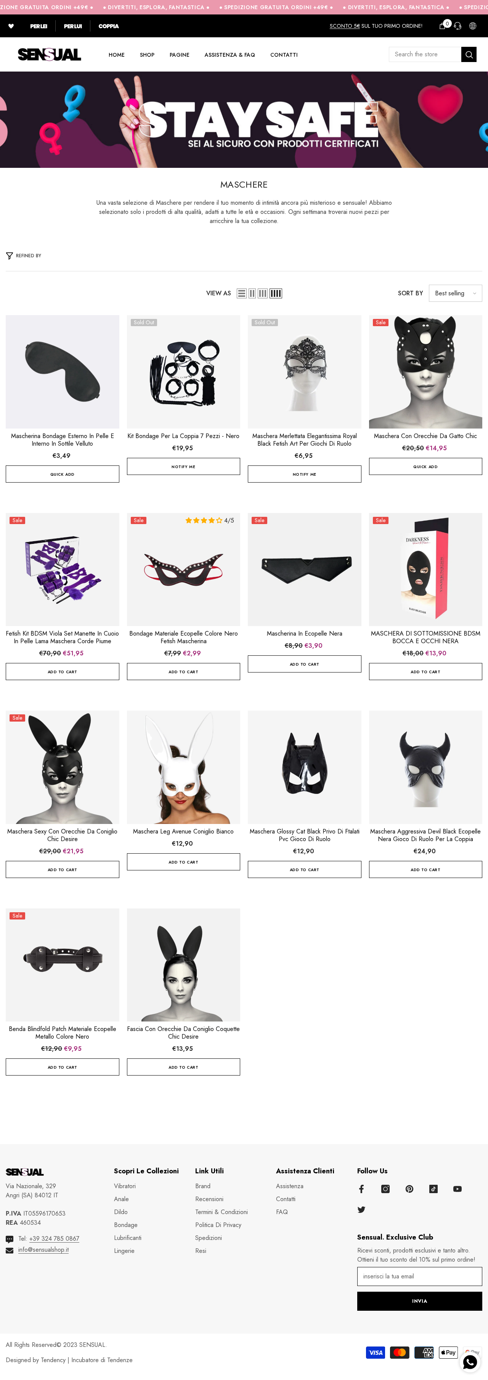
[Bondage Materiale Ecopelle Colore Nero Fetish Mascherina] (184, 569)
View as (218, 293)
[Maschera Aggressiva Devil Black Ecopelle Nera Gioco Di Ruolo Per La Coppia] (426, 767)
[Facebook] (361, 1189)
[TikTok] (433, 1189)
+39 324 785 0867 (54, 1238)
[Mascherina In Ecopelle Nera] (304, 569)
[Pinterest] (409, 1189)
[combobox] (425, 54)
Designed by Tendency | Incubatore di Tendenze (69, 1360)
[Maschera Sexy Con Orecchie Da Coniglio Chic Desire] (62, 767)
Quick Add (62, 474)
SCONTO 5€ (345, 26)
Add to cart (62, 672)
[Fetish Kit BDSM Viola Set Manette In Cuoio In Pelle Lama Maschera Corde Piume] (62, 569)
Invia (419, 1301)
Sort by (410, 293)
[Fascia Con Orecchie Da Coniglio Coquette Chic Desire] (184, 965)
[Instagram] (385, 1189)
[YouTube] (457, 1189)
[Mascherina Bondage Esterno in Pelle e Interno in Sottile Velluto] (62, 372)
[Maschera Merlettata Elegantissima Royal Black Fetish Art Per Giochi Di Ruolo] (304, 372)
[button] (242, 293)
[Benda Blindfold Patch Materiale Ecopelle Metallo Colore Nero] (62, 965)
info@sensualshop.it (43, 1249)
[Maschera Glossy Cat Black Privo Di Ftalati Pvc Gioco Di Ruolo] (304, 767)
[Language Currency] (473, 26)
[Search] (433, 54)
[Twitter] (361, 1209)
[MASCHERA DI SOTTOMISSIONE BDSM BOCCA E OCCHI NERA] (426, 569)
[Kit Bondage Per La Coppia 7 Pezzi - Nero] (184, 372)
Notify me (183, 467)
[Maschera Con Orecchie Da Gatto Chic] (426, 372)
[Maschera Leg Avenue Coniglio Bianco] (184, 767)
